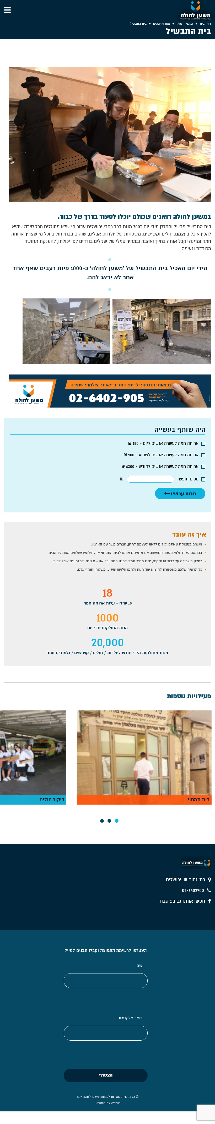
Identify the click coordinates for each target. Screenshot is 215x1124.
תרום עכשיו (183, 493)
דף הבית (205, 24)
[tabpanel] (144, 757)
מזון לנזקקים (161, 24)
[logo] (195, 10)
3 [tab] (102, 821)
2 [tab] (109, 821)
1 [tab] (117, 821)
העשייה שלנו (184, 24)
